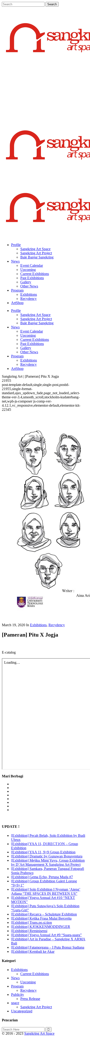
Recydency (56, 625)
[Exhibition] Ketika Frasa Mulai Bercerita (41, 918)
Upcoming (28, 982)
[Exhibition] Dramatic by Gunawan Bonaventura (46, 856)
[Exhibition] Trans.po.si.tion (31, 922)
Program (17, 986)
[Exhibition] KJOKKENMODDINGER (40, 927)
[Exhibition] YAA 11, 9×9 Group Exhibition (43, 852)
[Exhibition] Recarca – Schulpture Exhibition (44, 914)
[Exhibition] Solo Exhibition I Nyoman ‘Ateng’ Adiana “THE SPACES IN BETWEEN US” (45, 891)
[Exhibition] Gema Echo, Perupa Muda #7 (42, 877)
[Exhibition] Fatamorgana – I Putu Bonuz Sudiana (47, 947)
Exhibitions (38, 625)
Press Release (30, 999)
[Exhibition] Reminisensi (29, 931)
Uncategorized (21, 1011)
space (15, 1003)
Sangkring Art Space (39, 1033)
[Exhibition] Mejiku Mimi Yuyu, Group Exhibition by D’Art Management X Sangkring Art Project (48, 862)
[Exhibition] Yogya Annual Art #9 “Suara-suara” (46, 935)
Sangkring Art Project (36, 1007)
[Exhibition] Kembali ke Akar (32, 951)
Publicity (17, 994)
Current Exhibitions (34, 974)
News (15, 978)
